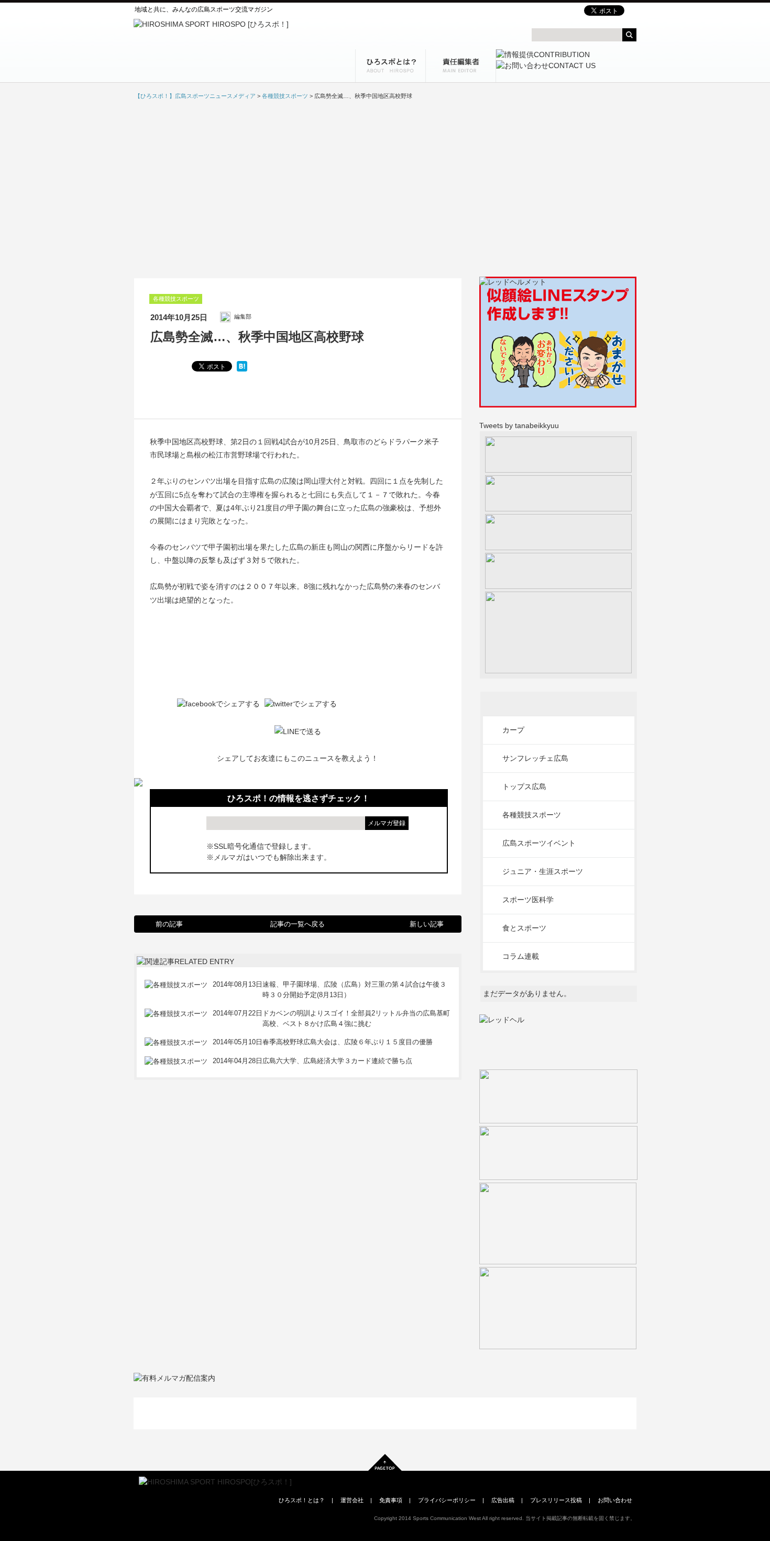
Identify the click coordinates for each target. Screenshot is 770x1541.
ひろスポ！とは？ (302, 1500)
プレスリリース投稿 (556, 1500)
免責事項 (390, 1500)
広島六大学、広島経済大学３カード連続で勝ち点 (337, 1061)
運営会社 (352, 1500)
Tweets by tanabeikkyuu (519, 425)
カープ (513, 730)
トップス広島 (524, 786)
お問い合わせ (615, 1500)
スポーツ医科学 (528, 899)
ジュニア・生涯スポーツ (542, 871)
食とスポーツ (524, 928)
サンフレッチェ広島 (535, 758)
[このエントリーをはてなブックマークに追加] (242, 366)
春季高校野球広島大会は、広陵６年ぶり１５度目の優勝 (347, 1042)
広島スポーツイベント (539, 843)
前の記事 (169, 924)
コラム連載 (520, 956)
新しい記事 (427, 924)
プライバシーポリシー (447, 1500)
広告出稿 (502, 1500)
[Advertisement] (385, 188)
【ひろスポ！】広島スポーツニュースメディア (195, 96)
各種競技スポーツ (176, 299)
